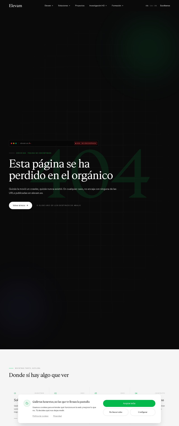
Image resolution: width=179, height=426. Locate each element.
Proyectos (79, 5)
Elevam (48, 5)
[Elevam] (15, 5)
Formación (116, 5)
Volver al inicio (19, 205)
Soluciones (63, 5)
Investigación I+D (97, 5)
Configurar (142, 412)
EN (156, 6)
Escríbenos (165, 5)
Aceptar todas (129, 403)
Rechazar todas (115, 412)
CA (151, 6)
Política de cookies (40, 416)
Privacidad (57, 416)
